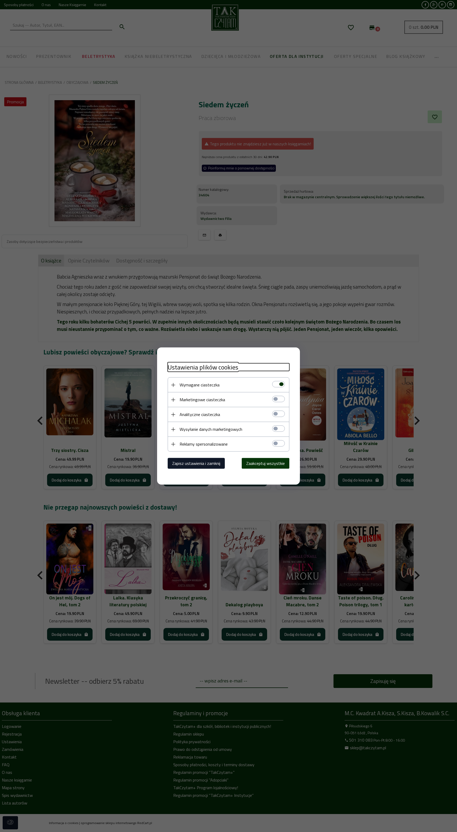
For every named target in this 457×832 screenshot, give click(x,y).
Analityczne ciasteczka (200, 414)
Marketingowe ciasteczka (202, 399)
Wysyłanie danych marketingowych (211, 429)
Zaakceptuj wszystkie (265, 463)
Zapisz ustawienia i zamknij (196, 463)
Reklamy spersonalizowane (204, 444)
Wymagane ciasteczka (200, 385)
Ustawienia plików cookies (203, 367)
